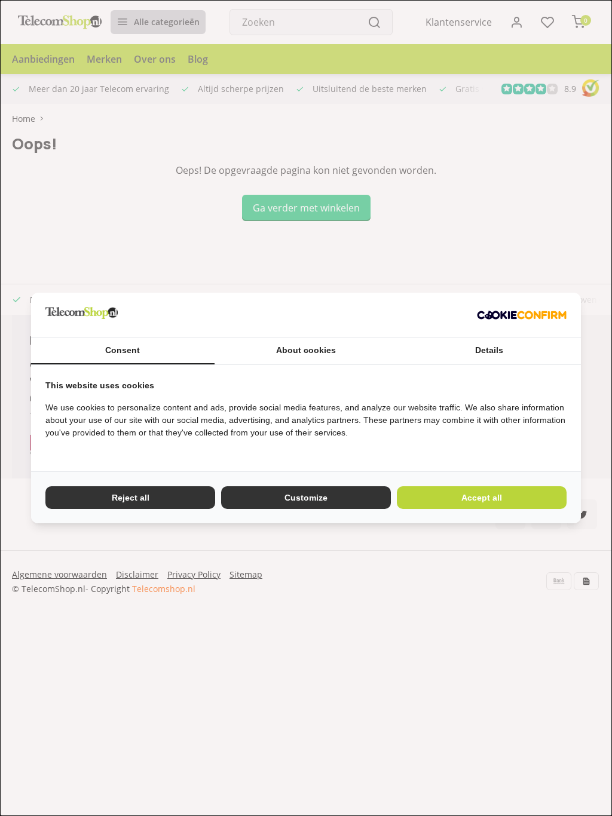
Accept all (481, 497)
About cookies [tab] (306, 350)
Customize (306, 497)
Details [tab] (489, 350)
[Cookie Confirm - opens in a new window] (522, 314)
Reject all (130, 497)
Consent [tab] (122, 350)
